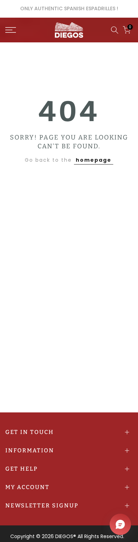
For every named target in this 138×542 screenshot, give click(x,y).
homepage (93, 159)
